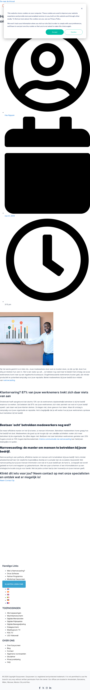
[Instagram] (47, 688)
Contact (10, 651)
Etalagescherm (13, 627)
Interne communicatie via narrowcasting (55, 439)
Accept (54, 32)
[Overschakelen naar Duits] (8, 600)
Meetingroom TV (13, 630)
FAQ (8, 662)
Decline (73, 32)
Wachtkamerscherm (15, 616)
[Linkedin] (50, 688)
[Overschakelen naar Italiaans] (8, 597)
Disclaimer (11, 657)
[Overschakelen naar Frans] (8, 603)
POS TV (10, 633)
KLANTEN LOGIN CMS (14, 584)
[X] (43, 688)
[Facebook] (40, 688)
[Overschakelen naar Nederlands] (8, 589)
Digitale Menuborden (15, 619)
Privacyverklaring (14, 659)
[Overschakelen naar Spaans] (8, 592)
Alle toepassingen (14, 613)
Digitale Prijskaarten (14, 621)
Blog (9, 648)
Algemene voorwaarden (16, 654)
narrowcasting (9, 380)
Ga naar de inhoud (7, 1)
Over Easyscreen (14, 645)
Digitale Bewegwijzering (16, 624)
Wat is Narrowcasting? (16, 571)
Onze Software (13, 574)
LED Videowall (12, 635)
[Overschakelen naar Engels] (8, 595)
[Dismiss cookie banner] (82, 8)
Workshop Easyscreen (16, 579)
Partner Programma (14, 576)
